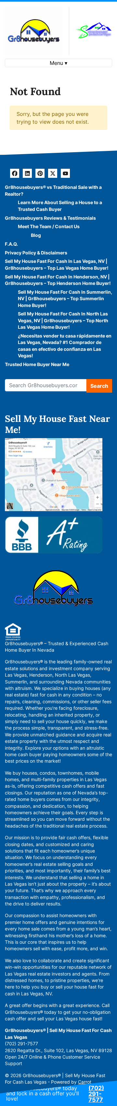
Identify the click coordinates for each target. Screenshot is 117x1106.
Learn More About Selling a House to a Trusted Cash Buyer (60, 206)
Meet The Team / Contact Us (49, 226)
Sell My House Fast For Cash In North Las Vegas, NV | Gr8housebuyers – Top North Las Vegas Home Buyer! (63, 320)
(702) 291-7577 (96, 1094)
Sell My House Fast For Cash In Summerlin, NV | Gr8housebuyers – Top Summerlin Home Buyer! (65, 298)
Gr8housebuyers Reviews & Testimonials (50, 218)
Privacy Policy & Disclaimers (36, 252)
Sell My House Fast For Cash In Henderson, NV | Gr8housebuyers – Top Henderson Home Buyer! (58, 280)
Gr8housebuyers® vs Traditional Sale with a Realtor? (53, 190)
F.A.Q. (11, 244)
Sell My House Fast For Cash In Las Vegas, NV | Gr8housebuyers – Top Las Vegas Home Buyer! (57, 264)
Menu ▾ (58, 63)
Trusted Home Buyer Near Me (37, 364)
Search (99, 386)
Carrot (84, 1082)
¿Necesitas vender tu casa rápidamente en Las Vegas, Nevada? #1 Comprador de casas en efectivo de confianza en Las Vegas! (64, 345)
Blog (36, 235)
